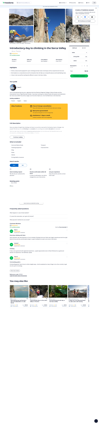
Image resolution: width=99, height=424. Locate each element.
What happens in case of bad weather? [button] (19, 213)
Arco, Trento (16, 51)
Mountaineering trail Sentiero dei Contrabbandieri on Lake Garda (18, 302)
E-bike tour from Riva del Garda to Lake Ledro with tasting (77, 301)
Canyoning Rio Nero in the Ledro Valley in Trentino (38, 301)
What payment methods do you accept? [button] (20, 219)
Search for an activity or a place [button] (24, 2)
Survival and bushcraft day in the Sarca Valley (57, 301)
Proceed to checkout (79, 76)
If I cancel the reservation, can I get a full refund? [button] (22, 216)
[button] (96, 421)
